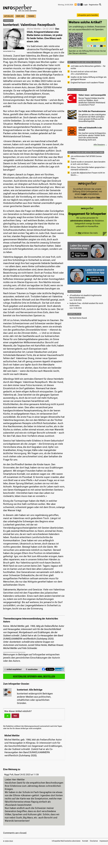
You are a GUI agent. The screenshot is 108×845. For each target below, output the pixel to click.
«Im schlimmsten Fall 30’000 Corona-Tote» (86, 157)
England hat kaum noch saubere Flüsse (87, 82)
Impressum (104, 841)
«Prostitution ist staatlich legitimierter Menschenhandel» (86, 296)
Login (85, 4)
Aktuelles (8, 16)
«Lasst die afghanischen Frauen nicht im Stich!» (88, 173)
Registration (93, 4)
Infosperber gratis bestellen (88, 15)
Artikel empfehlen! (14, 669)
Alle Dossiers (99, 144)
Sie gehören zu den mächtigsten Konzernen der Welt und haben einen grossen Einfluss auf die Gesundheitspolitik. (92, 117)
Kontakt (85, 841)
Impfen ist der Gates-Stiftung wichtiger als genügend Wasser (88, 78)
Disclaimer (94, 841)
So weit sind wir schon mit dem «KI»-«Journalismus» (84, 72)
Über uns (20, 16)
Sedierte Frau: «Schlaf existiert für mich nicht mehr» (86, 304)
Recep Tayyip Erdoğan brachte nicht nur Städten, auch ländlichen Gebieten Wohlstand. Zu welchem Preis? (92, 101)
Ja (7, 716)
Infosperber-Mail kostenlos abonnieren (66, 841)
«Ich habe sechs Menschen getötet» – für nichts (88, 67)
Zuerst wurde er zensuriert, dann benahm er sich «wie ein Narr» (88, 162)
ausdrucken (33, 669)
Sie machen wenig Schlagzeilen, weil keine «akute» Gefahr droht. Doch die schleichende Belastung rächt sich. (92, 136)
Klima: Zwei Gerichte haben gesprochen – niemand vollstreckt (88, 168)
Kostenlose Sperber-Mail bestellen (34, 676)
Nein (15, 716)
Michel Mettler (34, 28)
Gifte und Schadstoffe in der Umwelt (90, 128)
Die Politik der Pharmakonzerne (92, 111)
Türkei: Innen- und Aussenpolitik (92, 95)
